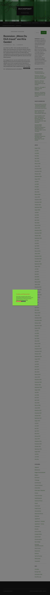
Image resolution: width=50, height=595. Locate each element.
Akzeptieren (18, 301)
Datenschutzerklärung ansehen (22, 299)
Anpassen (23, 301)
